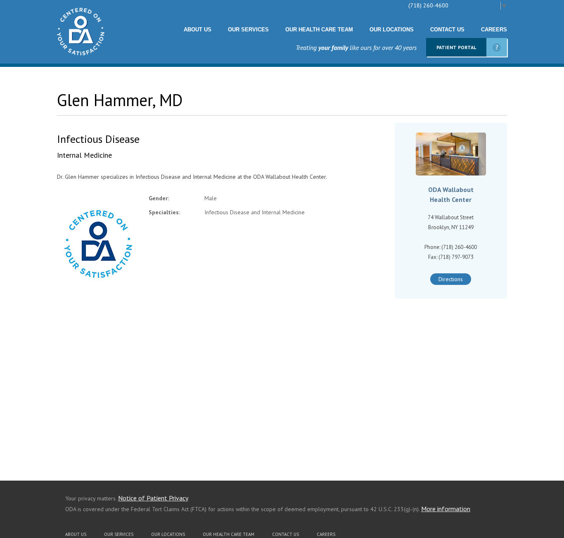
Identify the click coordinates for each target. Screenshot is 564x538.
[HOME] (80, 53)
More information (445, 509)
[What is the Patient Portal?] (496, 47)
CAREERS (494, 29)
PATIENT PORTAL (456, 47)
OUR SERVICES (248, 29)
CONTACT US (447, 29)
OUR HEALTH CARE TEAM (319, 29)
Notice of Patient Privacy (153, 498)
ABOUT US (197, 29)
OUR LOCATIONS (392, 29)
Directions (450, 279)
